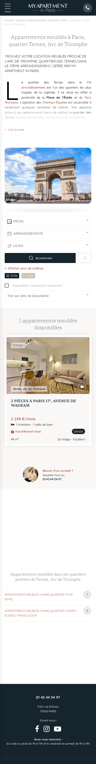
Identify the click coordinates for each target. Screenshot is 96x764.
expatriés (78, 117)
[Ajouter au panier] (81, 346)
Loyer (18, 246)
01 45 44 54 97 (48, 697)
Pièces (18, 221)
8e (36, 129)
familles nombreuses (48, 117)
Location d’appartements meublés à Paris (42, 20)
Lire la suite (16, 130)
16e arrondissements (57, 129)
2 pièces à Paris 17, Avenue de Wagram (43, 403)
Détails (78, 431)
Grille (14, 275)
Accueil (9, 20)
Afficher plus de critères (26, 268)
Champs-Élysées (54, 102)
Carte (29, 275)
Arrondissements (28, 234)
